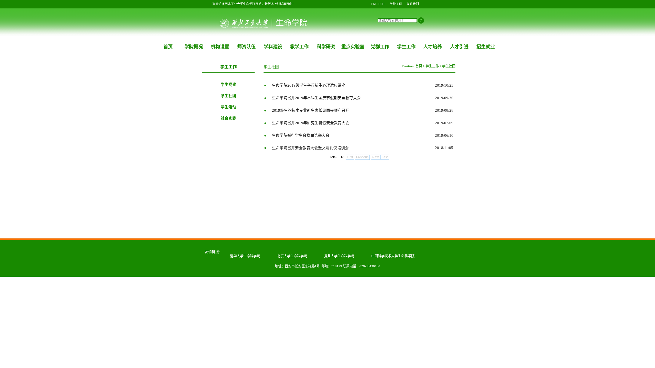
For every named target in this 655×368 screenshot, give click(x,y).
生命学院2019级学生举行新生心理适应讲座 (308, 85)
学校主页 (396, 4)
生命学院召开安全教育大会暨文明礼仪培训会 (310, 148)
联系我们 (413, 4)
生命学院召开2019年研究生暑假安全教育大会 (310, 123)
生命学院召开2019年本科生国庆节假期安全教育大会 (316, 98)
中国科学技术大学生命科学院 (392, 256)
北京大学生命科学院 (292, 256)
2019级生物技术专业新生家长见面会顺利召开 (310, 110)
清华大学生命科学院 (245, 256)
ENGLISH (378, 4)
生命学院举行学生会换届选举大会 (301, 135)
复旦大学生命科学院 (339, 256)
